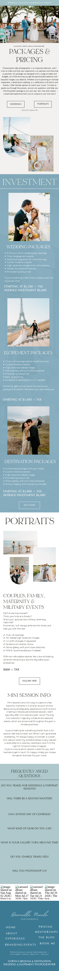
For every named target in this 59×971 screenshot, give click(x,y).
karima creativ (30, 954)
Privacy (45, 954)
